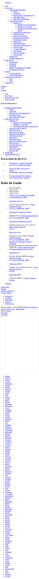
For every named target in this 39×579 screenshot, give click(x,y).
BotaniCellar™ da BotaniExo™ (23, 15)
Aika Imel (4, 313)
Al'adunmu (12, 64)
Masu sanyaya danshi (20, 36)
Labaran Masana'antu (16, 75)
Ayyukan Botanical (19, 49)
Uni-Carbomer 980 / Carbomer (19, 178)
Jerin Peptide (17, 51)
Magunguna (13, 56)
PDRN (15, 12)
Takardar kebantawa (7, 291)
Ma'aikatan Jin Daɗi (19, 40)
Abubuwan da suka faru (13, 77)
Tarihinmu (12, 66)
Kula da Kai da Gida (16, 21)
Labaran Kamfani (15, 73)
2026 (10, 81)
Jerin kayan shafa (19, 53)
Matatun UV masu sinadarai (26, 25)
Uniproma (4, 315)
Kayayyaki (8, 8)
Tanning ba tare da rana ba (22, 32)
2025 (10, 79)
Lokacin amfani (6, 293)
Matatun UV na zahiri (24, 27)
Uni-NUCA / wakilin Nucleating (20, 165)
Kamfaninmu (13, 62)
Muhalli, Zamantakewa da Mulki (20, 68)
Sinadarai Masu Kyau (16, 58)
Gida (6, 6)
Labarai (7, 71)
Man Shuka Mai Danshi (21, 19)
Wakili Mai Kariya (19, 43)
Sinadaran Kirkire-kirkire (17, 10)
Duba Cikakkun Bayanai (30, 216)
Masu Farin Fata (18, 34)
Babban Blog (20, 309)
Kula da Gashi (18, 47)
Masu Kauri (17, 41)
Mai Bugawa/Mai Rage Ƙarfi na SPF (25, 126)
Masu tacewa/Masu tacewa (22, 45)
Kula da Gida (17, 55)
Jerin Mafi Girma (19, 17)
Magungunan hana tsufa (21, 38)
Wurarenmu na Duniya (16, 70)
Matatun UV (17, 23)
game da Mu (9, 60)
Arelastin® (16, 13)
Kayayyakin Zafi (31, 307)
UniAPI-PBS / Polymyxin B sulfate (21, 172)
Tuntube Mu (9, 83)
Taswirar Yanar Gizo (7, 309)
